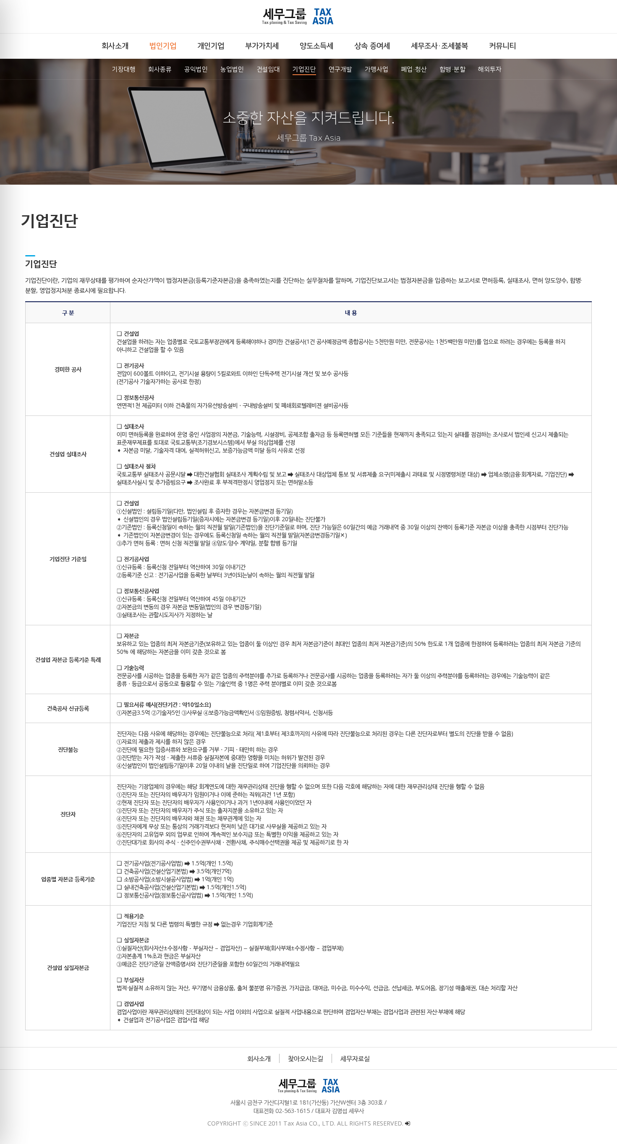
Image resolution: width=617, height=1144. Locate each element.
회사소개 (259, 1058)
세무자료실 (355, 1058)
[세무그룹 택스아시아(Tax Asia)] (308, 17)
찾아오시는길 (305, 1058)
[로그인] (407, 1123)
